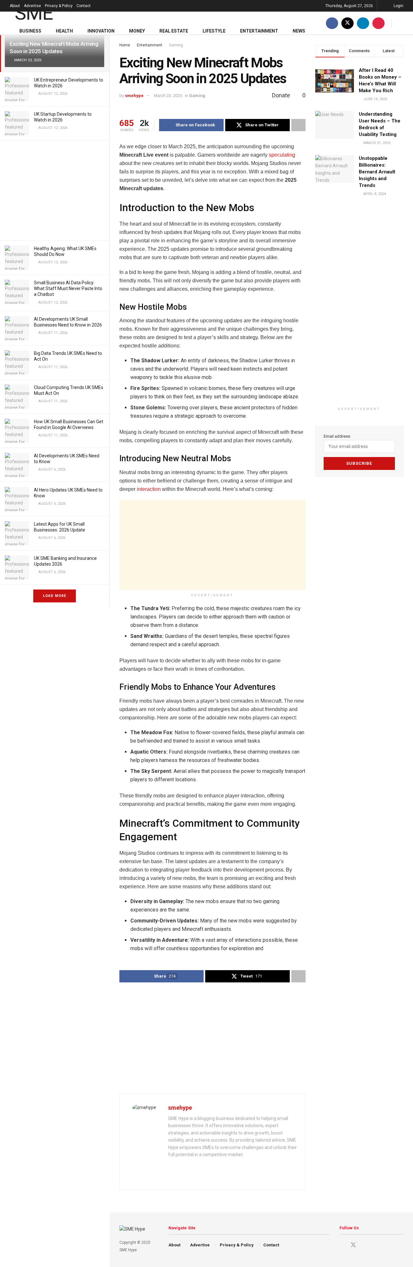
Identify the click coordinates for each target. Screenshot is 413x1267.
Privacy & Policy (59, 6)
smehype (134, 95)
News (299, 31)
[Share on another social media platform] (298, 125)
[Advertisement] (54, 190)
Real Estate (173, 31)
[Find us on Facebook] (332, 23)
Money (137, 31)
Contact (83, 6)
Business (30, 31)
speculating (282, 155)
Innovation (101, 31)
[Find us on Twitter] (347, 23)
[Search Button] (400, 23)
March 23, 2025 (168, 95)
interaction (149, 489)
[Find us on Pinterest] (378, 23)
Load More (54, 596)
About (15, 6)
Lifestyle (214, 31)
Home (124, 45)
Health (64, 31)
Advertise (32, 6)
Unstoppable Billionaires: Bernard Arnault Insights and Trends (377, 171)
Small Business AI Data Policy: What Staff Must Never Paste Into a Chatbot (68, 288)
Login (398, 6)
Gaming (176, 45)
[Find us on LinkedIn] (363, 23)
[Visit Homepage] (43, 12)
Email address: (337, 436)
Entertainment (259, 31)
